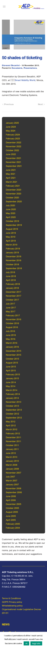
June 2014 (11, 382)
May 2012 (10, 421)
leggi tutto (36, 643)
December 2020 (13, 189)
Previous (8, 104)
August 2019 (12, 228)
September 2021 (14, 165)
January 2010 (12, 460)
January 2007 (12, 484)
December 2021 (13, 158)
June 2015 (11, 366)
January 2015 (12, 378)
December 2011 (13, 437)
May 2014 (10, 386)
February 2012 (13, 433)
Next (41, 104)
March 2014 (11, 390)
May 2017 (10, 311)
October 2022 (12, 150)
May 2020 (10, 213)
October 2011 (12, 445)
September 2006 (14, 492)
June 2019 (11, 232)
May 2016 (10, 338)
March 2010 (11, 456)
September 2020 (14, 201)
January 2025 (12, 122)
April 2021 (11, 177)
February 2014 (13, 394)
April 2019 (11, 240)
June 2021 (11, 169)
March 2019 (11, 244)
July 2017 (10, 303)
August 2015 (12, 362)
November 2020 (13, 193)
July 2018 (10, 272)
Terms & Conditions (11, 598)
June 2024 (11, 126)
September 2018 (14, 268)
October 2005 (12, 507)
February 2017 (13, 315)
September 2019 (14, 224)
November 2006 (13, 488)
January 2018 (12, 287)
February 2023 (13, 138)
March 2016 (11, 342)
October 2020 (12, 197)
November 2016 (13, 319)
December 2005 (13, 504)
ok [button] (26, 643)
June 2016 (11, 335)
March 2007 (11, 480)
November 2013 (13, 401)
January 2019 (12, 252)
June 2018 (11, 276)
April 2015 (11, 370)
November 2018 (13, 260)
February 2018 (13, 283)
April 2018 (11, 280)
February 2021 (13, 185)
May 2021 (10, 173)
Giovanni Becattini (11, 65)
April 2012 (11, 425)
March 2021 (11, 181)
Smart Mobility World (25, 80)
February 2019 (13, 248)
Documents (17, 68)
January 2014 (12, 397)
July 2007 (10, 476)
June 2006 (11, 496)
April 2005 (11, 519)
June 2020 (11, 209)
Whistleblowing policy (12, 605)
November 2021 (13, 162)
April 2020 (11, 217)
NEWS (5, 624)
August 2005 (12, 511)
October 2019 (12, 221)
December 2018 (13, 256)
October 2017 (12, 299)
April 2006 (11, 500)
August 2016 (12, 327)
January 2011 (12, 449)
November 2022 (13, 146)
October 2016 (12, 323)
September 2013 (14, 409)
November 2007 (13, 472)
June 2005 (11, 515)
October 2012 (12, 413)
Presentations (30, 68)
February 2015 (13, 374)
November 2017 (13, 295)
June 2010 (11, 453)
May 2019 (10, 236)
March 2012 (11, 429)
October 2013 (12, 405)
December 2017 (13, 291)
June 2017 (11, 307)
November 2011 (13, 441)
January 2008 (12, 468)
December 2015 (13, 350)
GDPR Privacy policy (12, 601)
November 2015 (13, 354)
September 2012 (14, 417)
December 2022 (13, 142)
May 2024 (10, 130)
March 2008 (11, 464)
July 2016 (10, 331)
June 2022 (11, 154)
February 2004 (13, 527)
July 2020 (10, 205)
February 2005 (13, 523)
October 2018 (12, 264)
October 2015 (12, 358)
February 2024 (13, 134)
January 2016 (12, 346)
